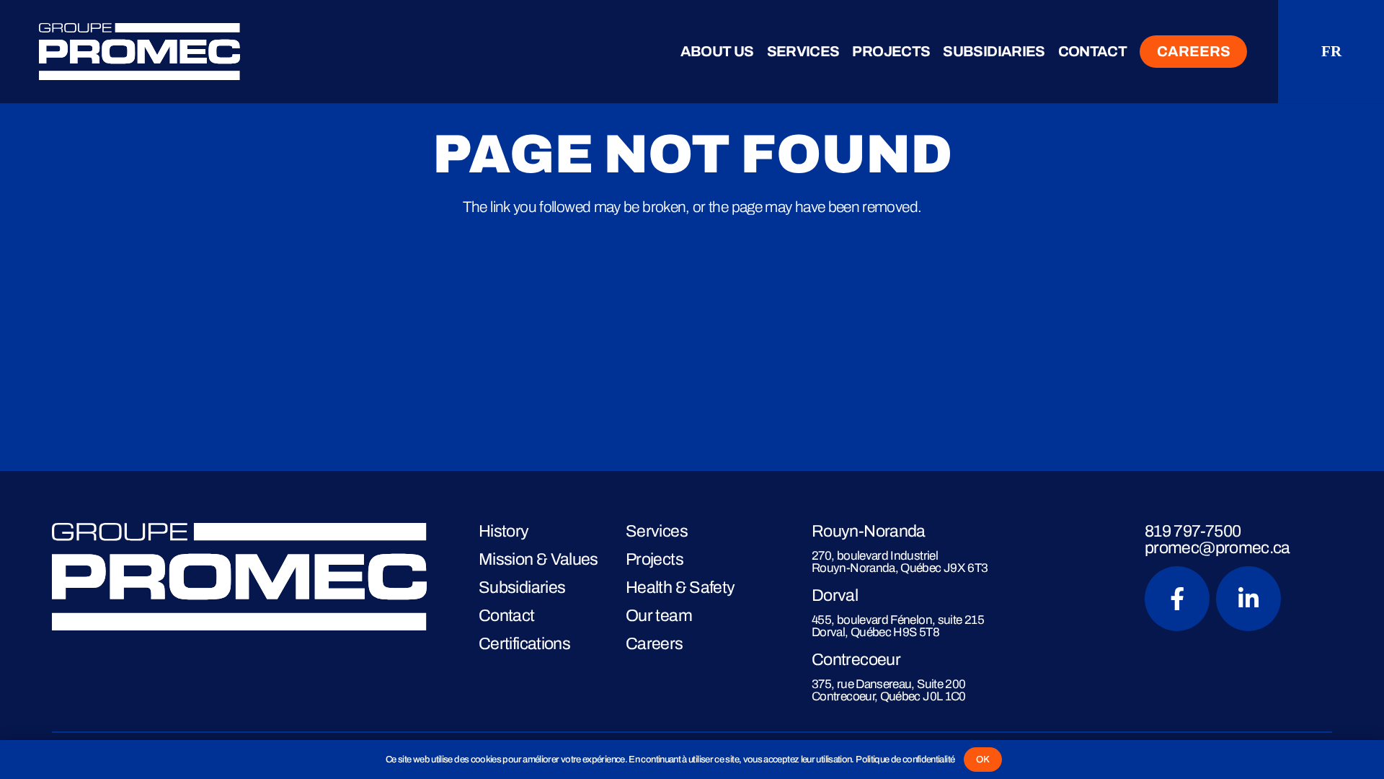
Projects (654, 559)
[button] (762, 52)
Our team (659, 615)
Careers (654, 643)
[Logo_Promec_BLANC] (220, 52)
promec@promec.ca (1217, 547)
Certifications (524, 643)
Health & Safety (680, 587)
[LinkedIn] (1248, 598)
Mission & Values (538, 559)
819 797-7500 (1193, 531)
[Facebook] (1177, 598)
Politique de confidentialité (905, 759)
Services (657, 531)
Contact (507, 615)
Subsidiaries (522, 587)
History (504, 531)
